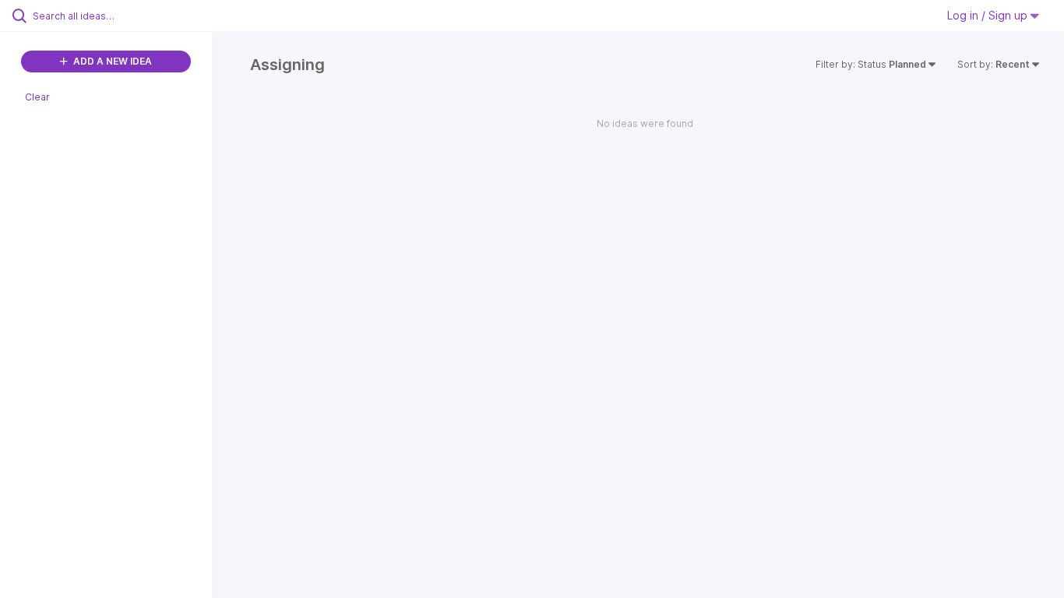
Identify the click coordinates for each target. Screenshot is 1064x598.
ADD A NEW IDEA (111, 61)
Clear (37, 97)
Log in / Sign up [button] (989, 15)
